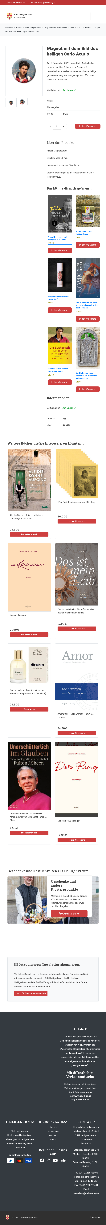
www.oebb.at (82, 1099)
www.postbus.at (82, 1096)
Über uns (53, 1127)
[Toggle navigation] (95, 16)
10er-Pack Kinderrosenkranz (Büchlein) (76, 502)
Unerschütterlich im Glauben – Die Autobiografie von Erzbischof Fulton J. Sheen (28, 817)
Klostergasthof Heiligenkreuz (20, 1139)
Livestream (19, 1147)
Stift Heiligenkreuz (20, 1131)
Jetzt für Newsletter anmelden (31, 993)
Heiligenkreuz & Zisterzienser (55, 28)
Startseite (9, 28)
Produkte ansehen (69, 913)
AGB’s (53, 1139)
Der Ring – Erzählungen (69, 820)
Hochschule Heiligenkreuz (20, 1135)
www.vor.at (86, 1092)
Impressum (53, 1131)
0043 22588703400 (42, 7)
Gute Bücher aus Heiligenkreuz (28, 28)
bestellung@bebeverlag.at (44, 3)
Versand (53, 1135)
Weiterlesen (29, 709)
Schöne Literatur (83, 28)
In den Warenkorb (87, 126)
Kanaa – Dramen (18, 615)
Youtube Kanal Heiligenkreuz (20, 1143)
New (72, 28)
